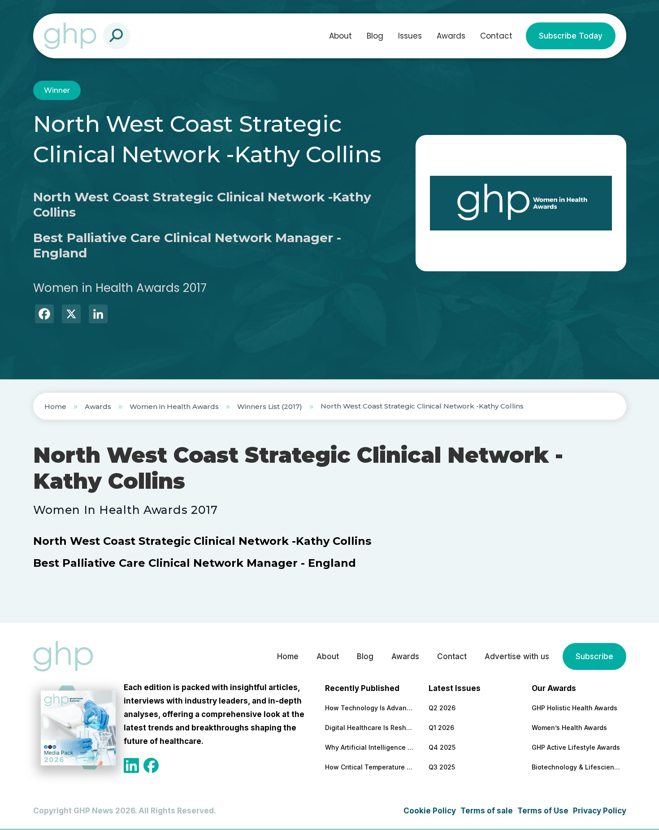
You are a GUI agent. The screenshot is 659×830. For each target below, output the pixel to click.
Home (55, 406)
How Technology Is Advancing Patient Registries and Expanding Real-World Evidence (370, 708)
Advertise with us (517, 656)
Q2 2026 (442, 708)
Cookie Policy (429, 810)
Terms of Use (542, 810)
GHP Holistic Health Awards (574, 708)
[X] (71, 315)
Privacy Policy (599, 810)
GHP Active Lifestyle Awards (576, 747)
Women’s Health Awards (569, 727)
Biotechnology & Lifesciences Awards (576, 767)
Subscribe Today (571, 35)
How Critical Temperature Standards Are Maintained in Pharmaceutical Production (370, 767)
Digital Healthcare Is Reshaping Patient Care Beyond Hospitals (370, 727)
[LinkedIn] (98, 315)
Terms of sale (486, 810)
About (340, 35)
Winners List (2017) (269, 406)
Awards (451, 35)
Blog (375, 35)
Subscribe (594, 656)
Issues (410, 35)
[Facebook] (44, 315)
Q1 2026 (441, 727)
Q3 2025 (442, 767)
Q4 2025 (442, 747)
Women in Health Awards (174, 406)
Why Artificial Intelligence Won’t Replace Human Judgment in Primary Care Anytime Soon (370, 747)
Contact (496, 35)
